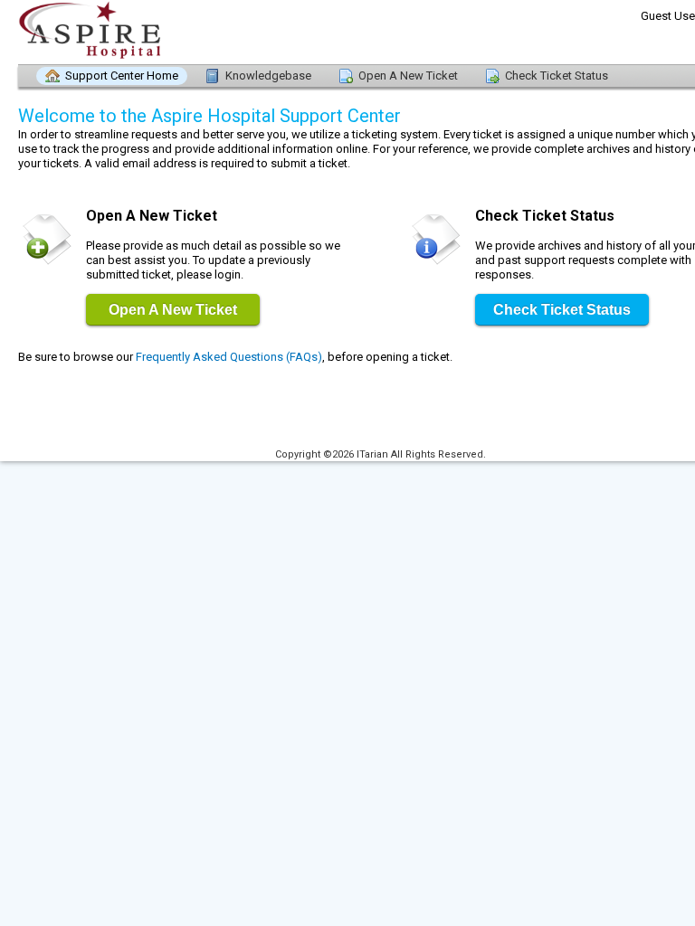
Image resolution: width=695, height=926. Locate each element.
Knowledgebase (268, 75)
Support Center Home (121, 75)
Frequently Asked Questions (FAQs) (229, 357)
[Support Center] (117, 32)
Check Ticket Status (556, 75)
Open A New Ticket (408, 75)
